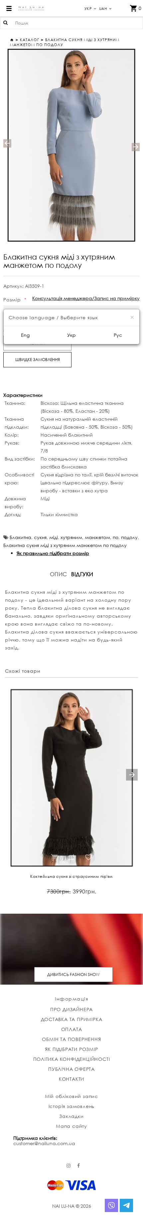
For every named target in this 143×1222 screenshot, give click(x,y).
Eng (25, 335)
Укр (71, 335)
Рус (118, 335)
